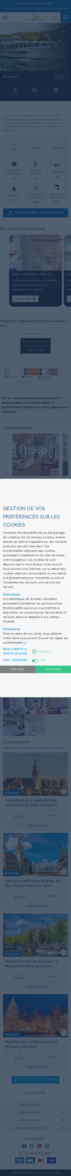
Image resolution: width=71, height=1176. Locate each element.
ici (24, 643)
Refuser (17, 669)
